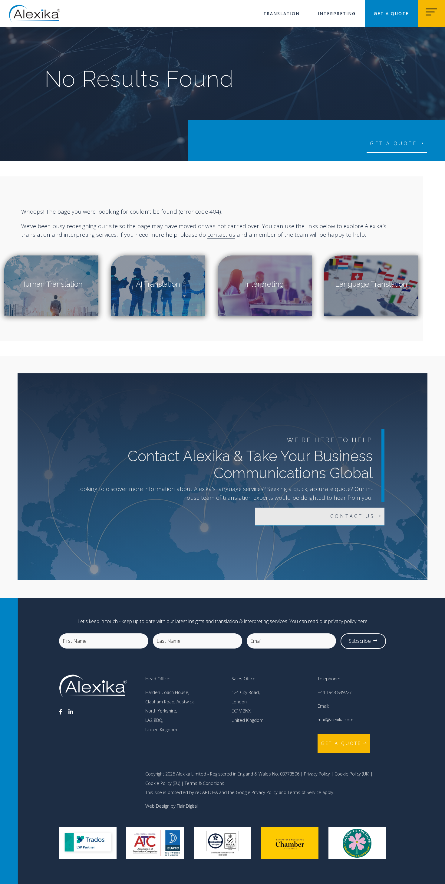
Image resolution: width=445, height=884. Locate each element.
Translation (281, 13)
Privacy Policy (317, 774)
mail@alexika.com (335, 719)
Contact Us (352, 516)
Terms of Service (304, 792)
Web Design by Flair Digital (171, 806)
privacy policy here (348, 621)
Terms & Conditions (204, 783)
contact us (221, 235)
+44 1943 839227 (335, 692)
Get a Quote (391, 13)
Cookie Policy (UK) (352, 774)
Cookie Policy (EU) (162, 783)
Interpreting (337, 13)
